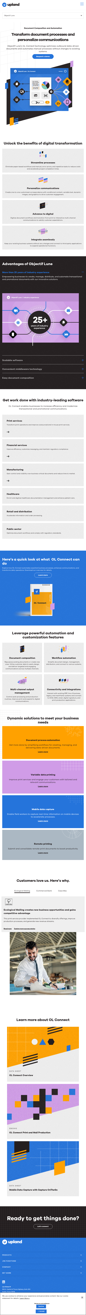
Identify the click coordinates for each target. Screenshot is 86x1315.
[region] (43, 1304)
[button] (82, 4)
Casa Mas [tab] (62, 891)
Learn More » (25, 1298)
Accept (41, 1311)
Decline (41, 1306)
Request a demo (43, 56)
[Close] (82, 1297)
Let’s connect (43, 1226)
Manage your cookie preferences (41, 1303)
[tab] (22, 892)
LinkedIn (3, 1282)
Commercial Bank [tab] (44, 891)
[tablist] (41, 892)
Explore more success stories (24, 929)
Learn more (43, 575)
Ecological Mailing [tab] (22, 891)
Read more (8, 929)
